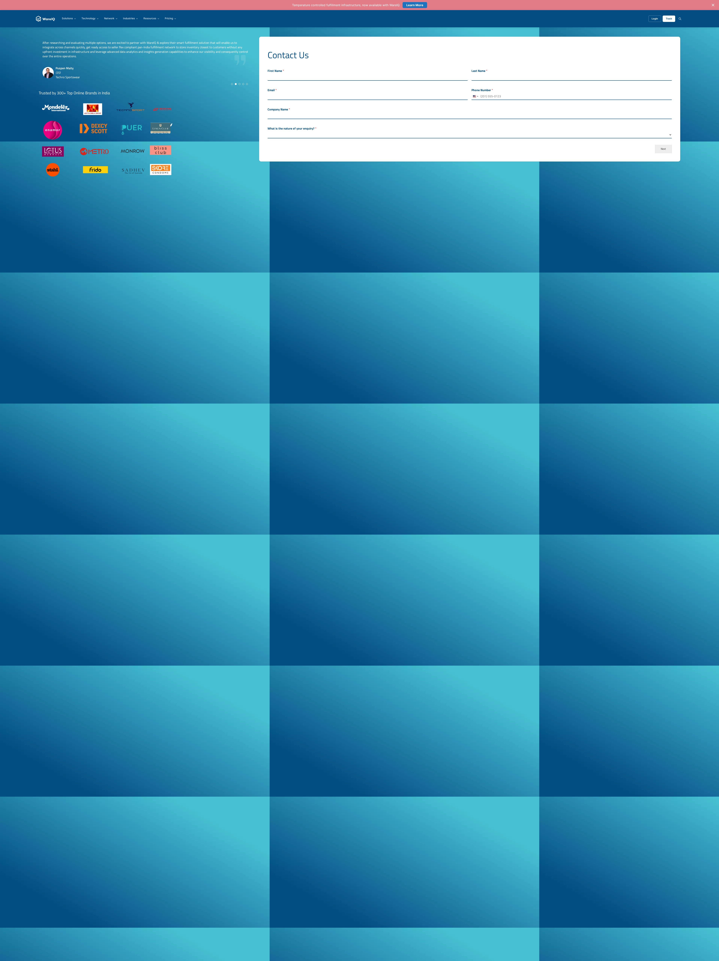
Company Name (279, 109)
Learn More (414, 5)
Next (663, 149)
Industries (129, 18)
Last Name (479, 71)
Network (109, 18)
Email (272, 90)
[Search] (680, 19)
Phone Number (482, 90)
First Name (276, 71)
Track (669, 18)
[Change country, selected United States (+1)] (475, 96)
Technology (88, 18)
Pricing (169, 18)
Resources (149, 18)
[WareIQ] (45, 19)
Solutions (67, 18)
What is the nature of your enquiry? (292, 128)
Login (655, 18)
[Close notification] (713, 5)
